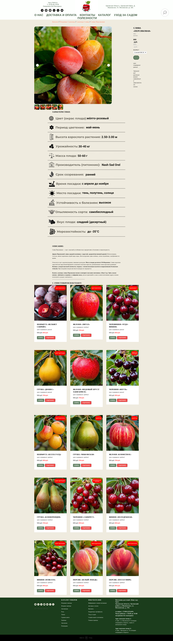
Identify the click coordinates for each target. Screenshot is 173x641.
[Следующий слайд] (108, 65)
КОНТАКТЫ (87, 15)
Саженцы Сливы (82, 22)
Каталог (55, 22)
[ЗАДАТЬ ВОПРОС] (58, 11)
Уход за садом (92, 614)
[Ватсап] (44, 604)
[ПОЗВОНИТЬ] (54, 11)
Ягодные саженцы (66, 606)
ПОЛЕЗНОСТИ (87, 18)
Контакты (90, 609)
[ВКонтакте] (46, 11)
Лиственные (64, 609)
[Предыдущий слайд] (37, 65)
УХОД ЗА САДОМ (125, 15)
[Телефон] (50, 604)
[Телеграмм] (42, 11)
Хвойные (63, 620)
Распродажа (64, 626)
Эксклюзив (64, 623)
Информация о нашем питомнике (97, 603)
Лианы (63, 614)
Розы (62, 612)
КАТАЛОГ (104, 15)
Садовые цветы (65, 617)
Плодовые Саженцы (67, 22)
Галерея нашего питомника (95, 617)
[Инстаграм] (50, 11)
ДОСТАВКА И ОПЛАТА (61, 15)
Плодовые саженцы (66, 603)
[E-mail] (62, 11)
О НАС (38, 15)
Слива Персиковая (98, 22)
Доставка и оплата (93, 606)
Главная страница (93, 620)
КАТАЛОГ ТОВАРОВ (69, 600)
